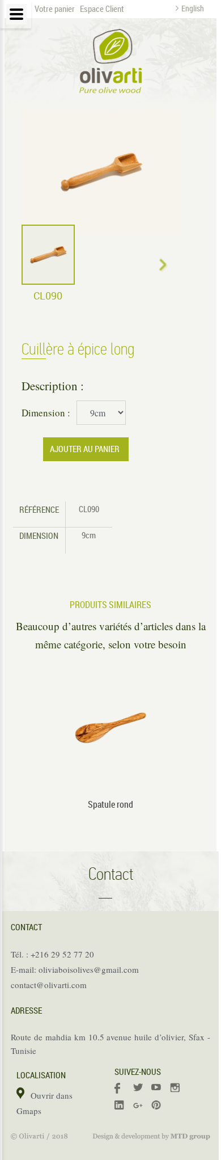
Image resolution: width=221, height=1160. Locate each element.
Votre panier (55, 8)
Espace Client (102, 8)
